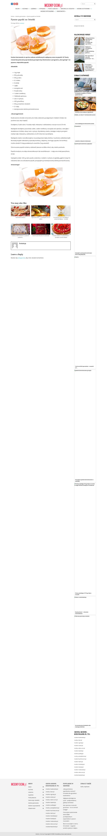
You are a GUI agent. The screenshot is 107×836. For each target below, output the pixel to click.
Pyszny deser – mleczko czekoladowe (81, 612)
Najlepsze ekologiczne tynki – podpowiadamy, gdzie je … (89, 49)
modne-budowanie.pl (79, 737)
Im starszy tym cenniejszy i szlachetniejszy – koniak (61, 218)
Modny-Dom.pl (40, 834)
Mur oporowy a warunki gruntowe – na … (89, 57)
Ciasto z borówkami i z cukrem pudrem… (20, 236)
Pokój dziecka (53, 8)
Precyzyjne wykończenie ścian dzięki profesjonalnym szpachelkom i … (89, 67)
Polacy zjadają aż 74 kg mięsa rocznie (83, 593)
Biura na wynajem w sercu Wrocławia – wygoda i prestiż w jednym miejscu (70, 826)
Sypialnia (42, 8)
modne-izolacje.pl (78, 767)
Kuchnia (25, 8)
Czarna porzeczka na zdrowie (40, 235)
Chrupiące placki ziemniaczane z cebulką (84, 480)
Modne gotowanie (83, 8)
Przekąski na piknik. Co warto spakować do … (83, 94)
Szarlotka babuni (20, 217)
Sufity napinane (85, 787)
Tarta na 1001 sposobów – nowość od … (84, 367)
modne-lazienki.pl (78, 751)
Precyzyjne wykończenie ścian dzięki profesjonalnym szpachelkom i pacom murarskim (70, 817)
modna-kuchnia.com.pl (80, 759)
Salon (17, 8)
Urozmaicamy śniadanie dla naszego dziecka (83, 726)
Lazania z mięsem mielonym (83, 141)
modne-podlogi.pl (78, 753)
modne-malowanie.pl (79, 769)
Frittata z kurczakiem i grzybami (84, 112)
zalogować (21, 258)
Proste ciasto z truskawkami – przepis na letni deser (61, 236)
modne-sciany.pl (78, 745)
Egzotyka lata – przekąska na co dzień (40, 218)
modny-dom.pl (78, 740)
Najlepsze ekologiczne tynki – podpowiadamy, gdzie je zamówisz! (69, 800)
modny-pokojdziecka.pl (80, 756)
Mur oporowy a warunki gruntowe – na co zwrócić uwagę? (70, 807)
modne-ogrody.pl (78, 743)
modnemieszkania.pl (79, 775)
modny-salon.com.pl (79, 748)
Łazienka (33, 8)
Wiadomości (61, 11)
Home (12, 16)
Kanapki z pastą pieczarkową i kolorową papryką (83, 253)
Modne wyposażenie (47, 11)
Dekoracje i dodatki (67, 8)
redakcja (22, 23)
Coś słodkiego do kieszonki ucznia (84, 123)
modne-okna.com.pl (79, 772)
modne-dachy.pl (78, 761)
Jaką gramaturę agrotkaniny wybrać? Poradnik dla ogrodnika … (89, 41)
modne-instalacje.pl (79, 764)
